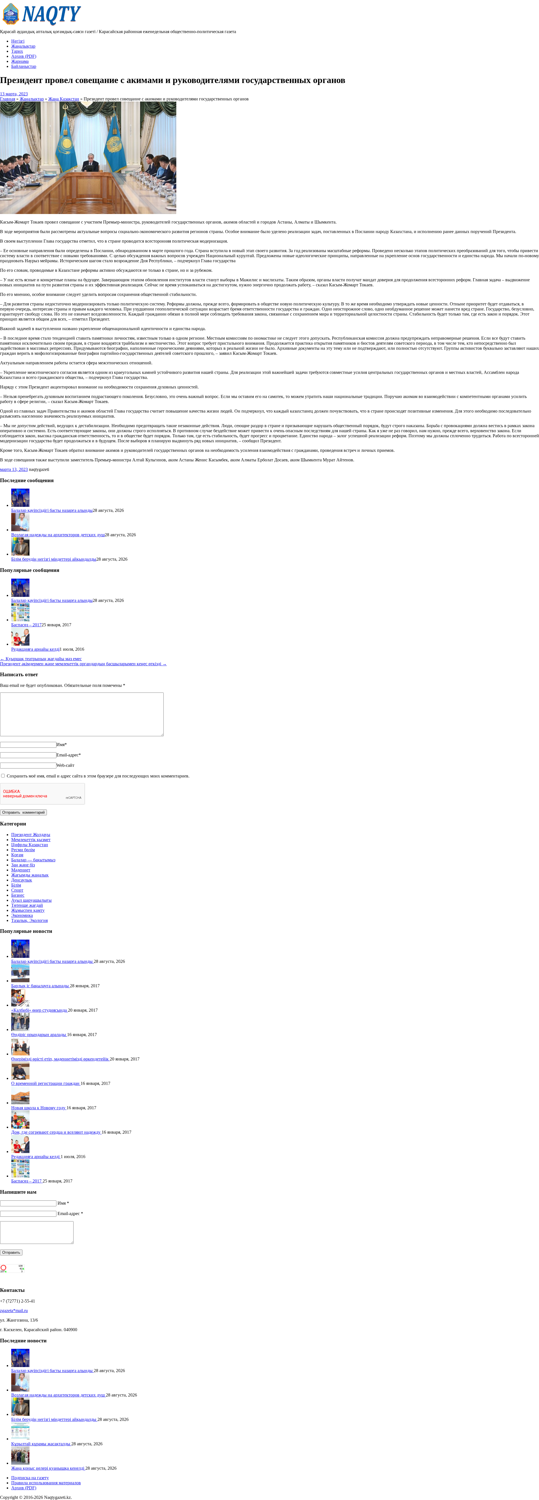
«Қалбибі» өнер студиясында (39, 1010)
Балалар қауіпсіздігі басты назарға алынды (52, 510)
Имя (61, 744)
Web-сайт (65, 765)
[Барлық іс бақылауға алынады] (20, 980)
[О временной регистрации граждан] (20, 1078)
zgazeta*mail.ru (14, 1310)
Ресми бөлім (23, 849)
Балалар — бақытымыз (33, 859)
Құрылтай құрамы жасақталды (41, 1443)
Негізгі (17, 41)
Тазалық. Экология (29, 920)
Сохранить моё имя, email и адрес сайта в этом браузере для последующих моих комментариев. (98, 776)
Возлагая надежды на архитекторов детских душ (58, 534)
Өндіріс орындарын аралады (39, 1034)
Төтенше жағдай (27, 905)
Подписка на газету (30, 1477)
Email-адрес (68, 755)
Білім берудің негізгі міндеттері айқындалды (53, 559)
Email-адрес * (70, 1213)
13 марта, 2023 (14, 93)
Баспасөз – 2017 (26, 624)
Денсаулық (21, 880)
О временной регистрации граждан (46, 1083)
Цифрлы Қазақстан (29, 844)
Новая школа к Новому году (39, 1107)
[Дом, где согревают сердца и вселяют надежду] (20, 1127)
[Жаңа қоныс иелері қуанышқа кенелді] (20, 1463)
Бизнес (17, 895)
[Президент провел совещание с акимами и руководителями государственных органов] (88, 212)
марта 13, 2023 (14, 469)
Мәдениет (20, 870)
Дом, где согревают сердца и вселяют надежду (56, 1132)
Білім (16, 885)
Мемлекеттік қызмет (31, 839)
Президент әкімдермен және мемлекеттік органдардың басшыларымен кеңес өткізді (83, 663)
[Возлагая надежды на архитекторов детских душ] (20, 529)
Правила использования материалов (46, 1482)
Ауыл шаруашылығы (31, 900)
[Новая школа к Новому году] (20, 1102)
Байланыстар (23, 66)
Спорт (17, 890)
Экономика (22, 915)
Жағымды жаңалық (30, 875)
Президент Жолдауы (30, 834)
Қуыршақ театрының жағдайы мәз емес (41, 658)
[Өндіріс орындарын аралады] (20, 1029)
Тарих (17, 51)
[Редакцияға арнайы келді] (20, 644)
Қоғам (17, 854)
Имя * (63, 1203)
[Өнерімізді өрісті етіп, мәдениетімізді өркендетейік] (20, 1054)
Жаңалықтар (23, 46)
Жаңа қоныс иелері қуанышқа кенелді (48, 1468)
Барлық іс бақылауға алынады (40, 985)
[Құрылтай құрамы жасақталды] (20, 1438)
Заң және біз (23, 864)
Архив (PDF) (23, 56)
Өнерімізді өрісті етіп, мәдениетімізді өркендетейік (60, 1059)
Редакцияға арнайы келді (35, 649)
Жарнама (20, 61)
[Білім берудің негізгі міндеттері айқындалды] (20, 554)
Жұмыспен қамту (28, 910)
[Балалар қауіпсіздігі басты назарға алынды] (20, 505)
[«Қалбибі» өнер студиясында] (20, 1005)
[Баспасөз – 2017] (20, 619)
